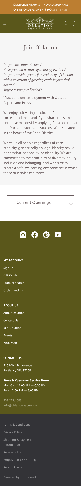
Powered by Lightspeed (19, 477)
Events (7, 335)
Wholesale (10, 343)
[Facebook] (34, 234)
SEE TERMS (60, 9)
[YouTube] (58, 234)
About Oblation (14, 313)
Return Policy (12, 452)
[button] (40, 23)
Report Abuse (12, 467)
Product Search (14, 283)
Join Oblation (12, 328)
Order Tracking (13, 290)
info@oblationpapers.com (21, 405)
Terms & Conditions (17, 425)
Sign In (8, 268)
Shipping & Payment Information (17, 442)
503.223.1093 (12, 400)
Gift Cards (10, 275)
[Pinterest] (46, 234)
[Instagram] (23, 234)
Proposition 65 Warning (19, 460)
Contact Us (10, 320)
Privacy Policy (12, 432)
